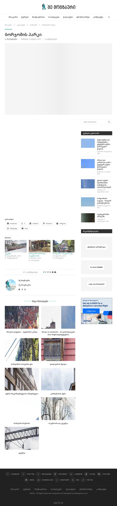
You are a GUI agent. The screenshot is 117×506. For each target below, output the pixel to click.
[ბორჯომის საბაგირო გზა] (63, 246)
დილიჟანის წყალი (58, 364)
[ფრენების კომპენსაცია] (96, 247)
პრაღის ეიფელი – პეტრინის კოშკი (21, 332)
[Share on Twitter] (50, 272)
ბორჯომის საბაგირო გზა (63, 253)
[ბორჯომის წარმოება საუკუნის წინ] (40, 246)
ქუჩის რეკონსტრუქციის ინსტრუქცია (21, 394)
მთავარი (13, 17)
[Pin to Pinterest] (52, 272)
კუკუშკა (8, 253)
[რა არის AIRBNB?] (96, 267)
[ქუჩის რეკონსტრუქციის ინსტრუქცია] (22, 379)
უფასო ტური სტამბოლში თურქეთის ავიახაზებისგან (104, 183)
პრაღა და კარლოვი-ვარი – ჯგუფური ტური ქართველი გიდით (104, 164)
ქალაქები (68, 17)
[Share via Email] (55, 272)
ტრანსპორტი (83, 17)
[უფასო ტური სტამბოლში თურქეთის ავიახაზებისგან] (88, 183)
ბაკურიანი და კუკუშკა (58, 423)
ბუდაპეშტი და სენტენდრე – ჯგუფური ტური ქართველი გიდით (103, 144)
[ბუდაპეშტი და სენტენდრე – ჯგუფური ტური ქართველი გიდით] (88, 143)
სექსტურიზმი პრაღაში (103, 215)
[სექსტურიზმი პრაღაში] (88, 217)
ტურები (25, 17)
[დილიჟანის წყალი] (58, 349)
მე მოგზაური (12, 39)
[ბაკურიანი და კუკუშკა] (58, 408)
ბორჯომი (33, 25)
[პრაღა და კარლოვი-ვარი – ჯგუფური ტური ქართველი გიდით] (88, 163)
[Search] (109, 17)
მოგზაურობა (38, 17)
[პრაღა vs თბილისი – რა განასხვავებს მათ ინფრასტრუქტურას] (58, 317)
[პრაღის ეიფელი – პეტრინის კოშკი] (22, 317)
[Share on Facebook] (47, 272)
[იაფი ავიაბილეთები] (96, 284)
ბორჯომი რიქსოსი (22, 423)
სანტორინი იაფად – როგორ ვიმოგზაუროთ (104, 200)
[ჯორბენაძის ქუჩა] (58, 379)
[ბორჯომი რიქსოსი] (22, 408)
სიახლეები (54, 17)
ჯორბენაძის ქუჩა (58, 394)
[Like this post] (45, 272)
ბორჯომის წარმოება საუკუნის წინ (37, 254)
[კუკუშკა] (16, 246)
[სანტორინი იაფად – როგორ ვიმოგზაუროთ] (88, 201)
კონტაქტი (98, 17)
